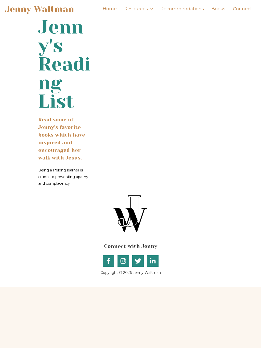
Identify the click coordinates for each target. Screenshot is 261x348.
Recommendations (182, 8)
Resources (136, 8)
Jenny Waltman (39, 9)
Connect (242, 8)
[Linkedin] (153, 261)
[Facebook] (108, 261)
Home (110, 8)
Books (218, 8)
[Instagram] (123, 261)
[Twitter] (138, 261)
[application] (150, 9)
